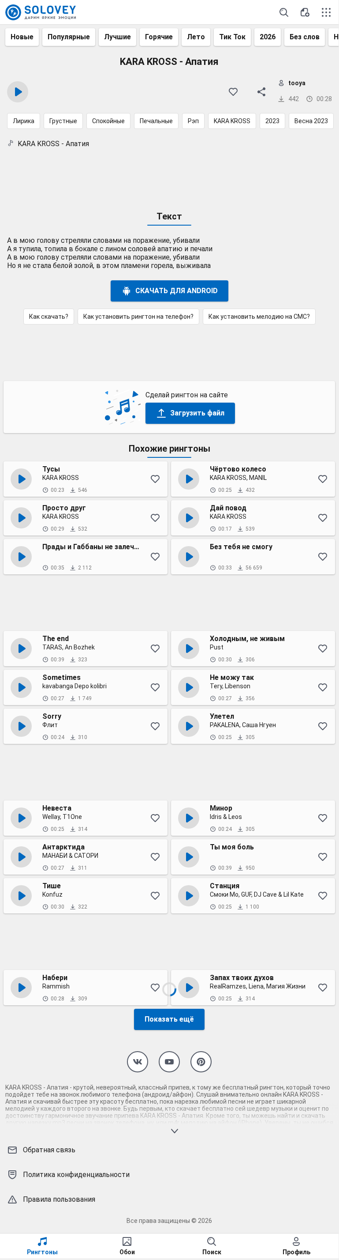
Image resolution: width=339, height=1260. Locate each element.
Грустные (63, 120)
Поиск (211, 1252)
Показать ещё (169, 1019)
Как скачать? (48, 316)
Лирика (23, 120)
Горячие (159, 37)
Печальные (156, 120)
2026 (268, 37)
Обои (127, 1252)
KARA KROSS (232, 120)
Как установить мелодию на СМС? (259, 316)
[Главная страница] (40, 12)
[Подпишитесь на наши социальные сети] (137, 1061)
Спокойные (108, 120)
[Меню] (326, 12)
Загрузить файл (197, 413)
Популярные (69, 37)
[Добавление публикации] (305, 12)
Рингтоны (42, 1252)
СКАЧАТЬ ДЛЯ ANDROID (176, 291)
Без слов (305, 37)
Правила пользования (59, 1199)
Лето (196, 37)
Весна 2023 (311, 120)
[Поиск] (283, 12)
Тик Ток (232, 37)
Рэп (193, 120)
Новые (22, 37)
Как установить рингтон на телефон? (138, 316)
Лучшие (117, 37)
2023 (272, 120)
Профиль (296, 1252)
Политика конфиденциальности (76, 1174)
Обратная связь (49, 1150)
